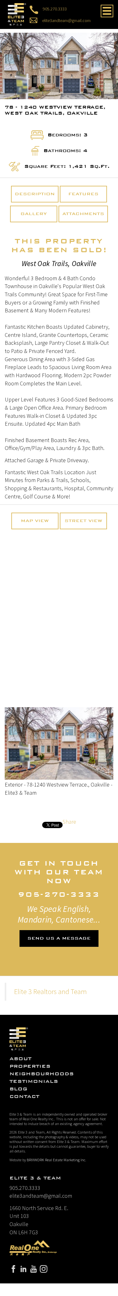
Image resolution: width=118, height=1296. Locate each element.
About (20, 1058)
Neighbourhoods (41, 1074)
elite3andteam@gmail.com (66, 20)
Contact (24, 1096)
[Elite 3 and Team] (17, 13)
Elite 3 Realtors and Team (50, 991)
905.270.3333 (55, 8)
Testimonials (33, 1081)
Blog (18, 1089)
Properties (30, 1066)
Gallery (33, 213)
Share (69, 821)
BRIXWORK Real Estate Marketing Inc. (56, 1159)
